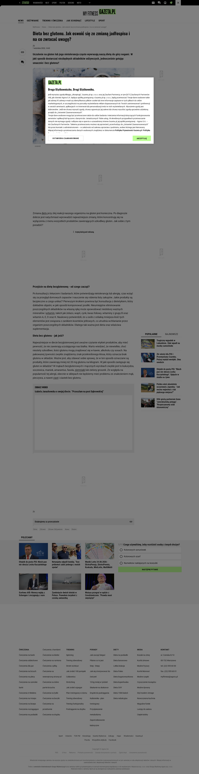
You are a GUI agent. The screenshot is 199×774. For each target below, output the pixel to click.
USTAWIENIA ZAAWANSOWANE (66, 138)
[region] (99, 110)
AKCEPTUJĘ (142, 138)
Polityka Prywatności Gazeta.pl (128, 130)
